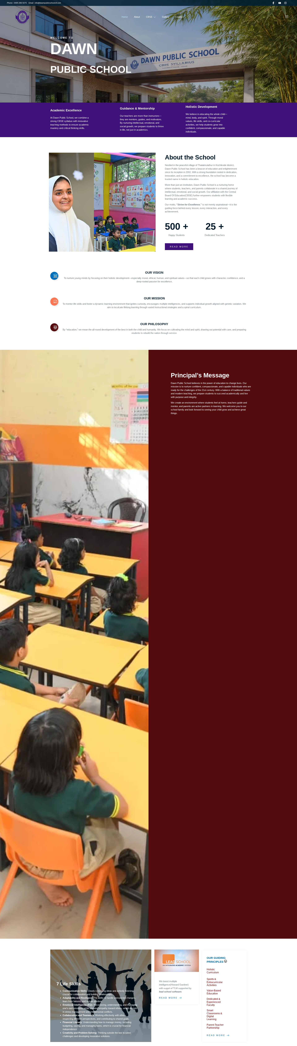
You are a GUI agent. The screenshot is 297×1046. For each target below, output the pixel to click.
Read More (168, 998)
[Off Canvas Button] (287, 17)
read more (179, 246)
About (137, 17)
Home (125, 17)
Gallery (165, 17)
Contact (179, 17)
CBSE (149, 17)
